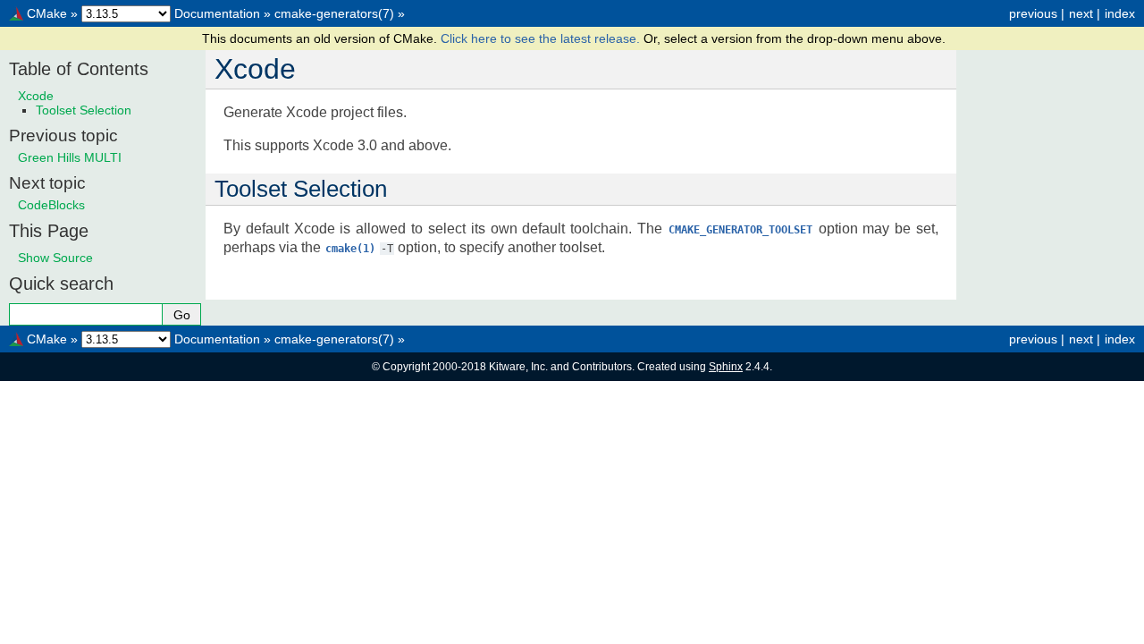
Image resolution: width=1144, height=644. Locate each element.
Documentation (217, 13)
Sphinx (726, 366)
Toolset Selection (83, 110)
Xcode (36, 96)
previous (1033, 13)
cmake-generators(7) (334, 13)
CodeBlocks (51, 205)
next (1081, 13)
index (1120, 13)
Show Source (55, 257)
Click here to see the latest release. (542, 38)
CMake (47, 13)
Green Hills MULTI (70, 157)
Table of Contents (78, 69)
